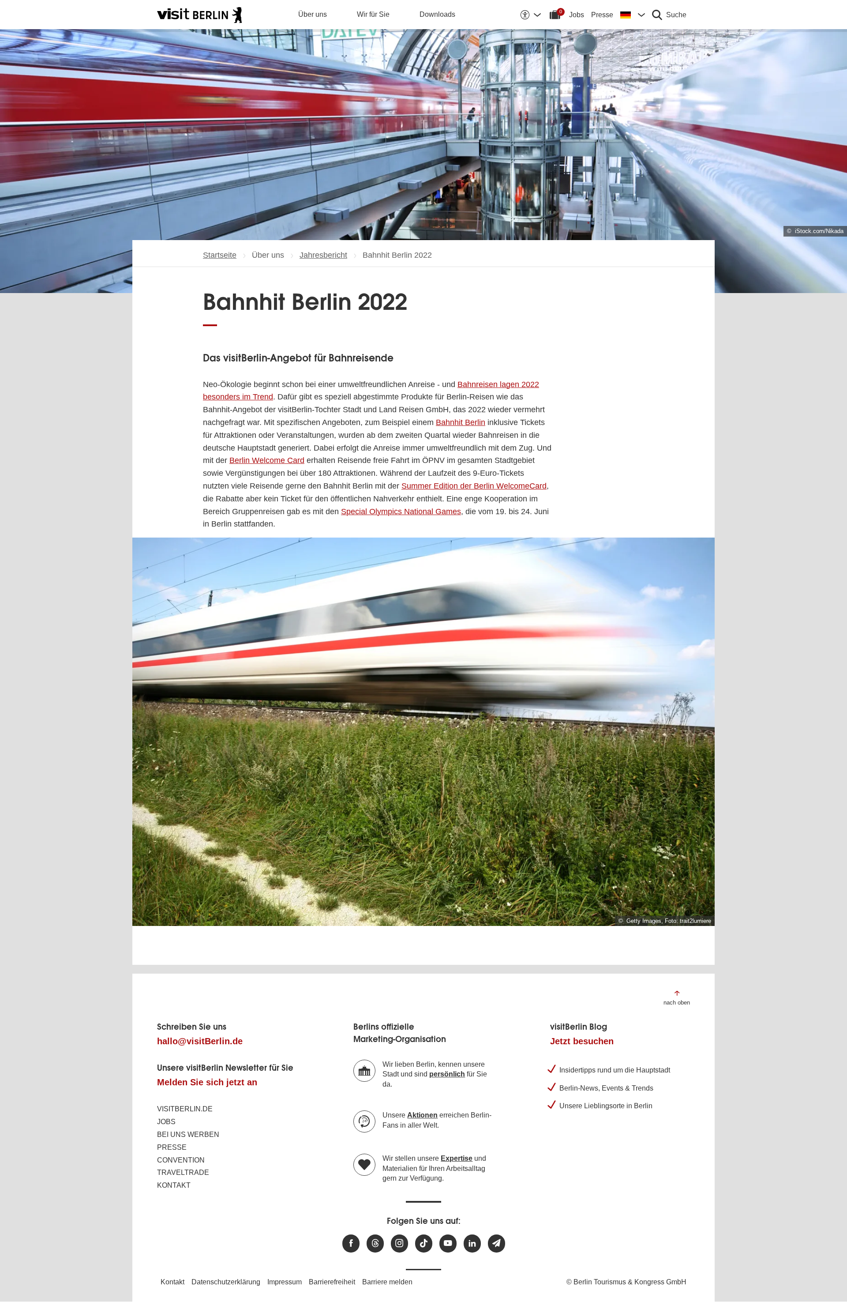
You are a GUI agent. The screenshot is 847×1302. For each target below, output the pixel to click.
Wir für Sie (373, 14)
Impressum (284, 1282)
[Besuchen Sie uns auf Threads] (375, 1243)
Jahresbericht (323, 255)
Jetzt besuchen (582, 1041)
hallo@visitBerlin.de (200, 1041)
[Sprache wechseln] (632, 14)
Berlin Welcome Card (266, 460)
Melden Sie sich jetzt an (207, 1082)
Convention (181, 1160)
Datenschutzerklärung (225, 1282)
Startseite (219, 255)
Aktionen (422, 1115)
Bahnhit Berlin (460, 422)
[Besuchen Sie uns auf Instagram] (399, 1243)
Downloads (437, 14)
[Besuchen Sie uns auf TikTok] (423, 1243)
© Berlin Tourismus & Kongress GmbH (626, 1282)
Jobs (576, 15)
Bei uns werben (188, 1134)
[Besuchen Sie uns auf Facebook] (351, 1243)
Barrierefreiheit (332, 1282)
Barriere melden (387, 1282)
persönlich (447, 1074)
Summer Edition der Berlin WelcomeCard (474, 486)
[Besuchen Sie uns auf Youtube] (448, 1243)
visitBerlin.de (185, 1109)
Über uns (312, 14)
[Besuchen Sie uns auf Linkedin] (472, 1243)
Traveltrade (183, 1172)
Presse (602, 15)
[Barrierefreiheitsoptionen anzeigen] (530, 14)
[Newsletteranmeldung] (496, 1243)
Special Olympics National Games (401, 511)
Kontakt (174, 1185)
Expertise (456, 1158)
